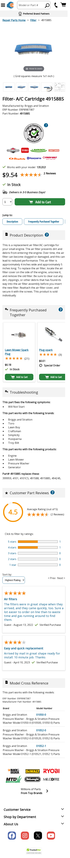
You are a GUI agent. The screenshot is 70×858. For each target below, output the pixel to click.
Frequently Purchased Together (43, 221)
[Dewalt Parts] (32, 771)
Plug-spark (46, 350)
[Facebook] (12, 836)
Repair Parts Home (14, 20)
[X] (38, 836)
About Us (11, 824)
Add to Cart (43, 201)
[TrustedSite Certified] (34, 851)
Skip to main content (33, 6)
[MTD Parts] (14, 779)
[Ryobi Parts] (51, 771)
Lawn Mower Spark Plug (16, 352)
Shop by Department (20, 817)
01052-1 (41, 746)
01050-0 (41, 714)
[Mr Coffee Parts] (51, 779)
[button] (3, 5)
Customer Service (17, 809)
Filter (33, 20)
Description (12, 221)
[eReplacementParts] (10, 5)
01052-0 (41, 730)
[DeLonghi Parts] (32, 779)
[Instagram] (25, 836)
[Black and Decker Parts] (14, 771)
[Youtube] (51, 836)
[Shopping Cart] (63, 5)
